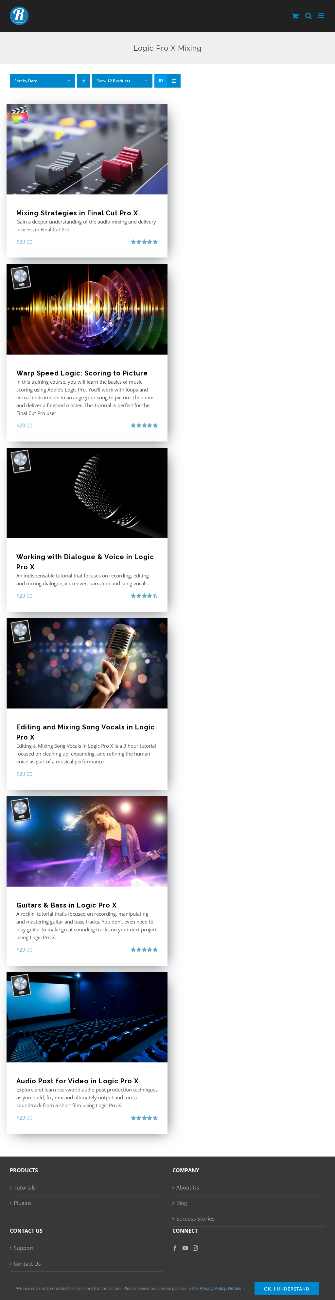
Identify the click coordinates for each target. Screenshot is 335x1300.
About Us (187, 1187)
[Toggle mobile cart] (295, 15)
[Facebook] (175, 1248)
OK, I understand (286, 1289)
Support (24, 1248)
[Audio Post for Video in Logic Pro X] (87, 1017)
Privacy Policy (213, 1288)
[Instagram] (195, 1248)
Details (235, 1288)
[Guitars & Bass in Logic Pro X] (87, 841)
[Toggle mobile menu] (321, 15)
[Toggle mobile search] (308, 15)
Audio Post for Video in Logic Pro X (77, 1081)
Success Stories (195, 1218)
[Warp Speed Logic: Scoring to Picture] (87, 309)
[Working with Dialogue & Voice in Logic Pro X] (87, 493)
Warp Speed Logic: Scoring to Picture (82, 373)
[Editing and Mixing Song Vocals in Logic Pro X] (87, 663)
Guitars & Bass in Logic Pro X (66, 905)
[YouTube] (185, 1248)
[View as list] (174, 81)
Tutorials (25, 1187)
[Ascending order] (83, 81)
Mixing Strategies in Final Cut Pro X (77, 213)
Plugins (23, 1203)
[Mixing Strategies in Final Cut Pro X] (87, 149)
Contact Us (27, 1263)
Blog (181, 1203)
